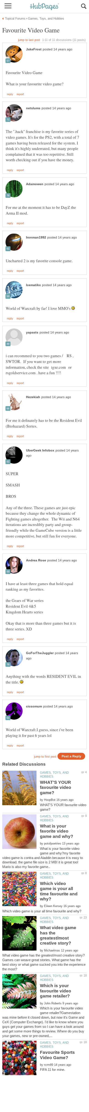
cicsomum (34, 706)
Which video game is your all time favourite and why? (59, 891)
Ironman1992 (36, 237)
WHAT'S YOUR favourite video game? (55, 787)
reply (10, 94)
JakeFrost (34, 49)
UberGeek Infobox (40, 450)
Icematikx (33, 285)
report (20, 94)
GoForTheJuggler (40, 653)
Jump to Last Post (29, 40)
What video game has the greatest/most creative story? (58, 935)
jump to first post (45, 756)
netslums (33, 108)
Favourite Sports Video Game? (57, 1055)
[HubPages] (44, 7)
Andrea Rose (36, 560)
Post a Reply (71, 756)
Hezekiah (33, 397)
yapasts (32, 332)
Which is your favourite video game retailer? (55, 990)
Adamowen (34, 184)
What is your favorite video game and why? (56, 831)
